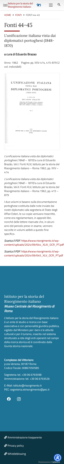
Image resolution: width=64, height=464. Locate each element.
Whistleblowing (17, 454)
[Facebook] (9, 399)
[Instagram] (19, 399)
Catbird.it (56, 462)
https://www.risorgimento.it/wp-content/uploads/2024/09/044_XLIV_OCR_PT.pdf (34, 243)
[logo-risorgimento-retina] (5, 5)
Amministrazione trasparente (25, 437)
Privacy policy (16, 446)
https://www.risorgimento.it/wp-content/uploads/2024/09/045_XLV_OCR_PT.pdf (33, 253)
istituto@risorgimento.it (27, 385)
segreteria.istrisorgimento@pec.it (29, 389)
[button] (51, 5)
